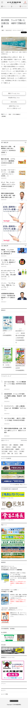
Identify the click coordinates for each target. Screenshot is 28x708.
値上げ (10, 451)
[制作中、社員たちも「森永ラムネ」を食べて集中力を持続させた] (14, 43)
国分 (21, 453)
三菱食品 (14, 447)
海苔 (3, 447)
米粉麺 (21, 444)
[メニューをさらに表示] (2, 2)
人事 (10, 444)
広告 (10, 114)
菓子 (3, 30)
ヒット (22, 449)
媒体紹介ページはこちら (7, 497)
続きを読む (14, 101)
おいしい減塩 (4, 451)
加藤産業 (17, 449)
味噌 (8, 453)
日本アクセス (4, 444)
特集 (19, 447)
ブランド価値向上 (16, 114)
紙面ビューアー (6, 6)
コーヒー (3, 453)
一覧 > (25, 142)
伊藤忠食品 (16, 444)
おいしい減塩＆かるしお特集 (7, 449)
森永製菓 (3, 116)
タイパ (16, 453)
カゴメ (15, 451)
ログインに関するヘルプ (14, 108)
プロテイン (8, 447)
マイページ (14, 701)
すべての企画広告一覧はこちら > (18, 484)
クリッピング (15, 6)
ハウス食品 (21, 451)
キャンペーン (8, 30)
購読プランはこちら (14, 93)
